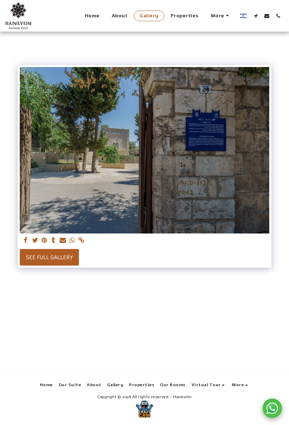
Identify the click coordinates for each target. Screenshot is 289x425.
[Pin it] (44, 240)
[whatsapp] (72, 240)
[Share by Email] (63, 240)
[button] (255, 15)
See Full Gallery (49, 257)
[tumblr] (53, 240)
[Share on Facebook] (26, 240)
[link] (81, 240)
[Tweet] (35, 240)
